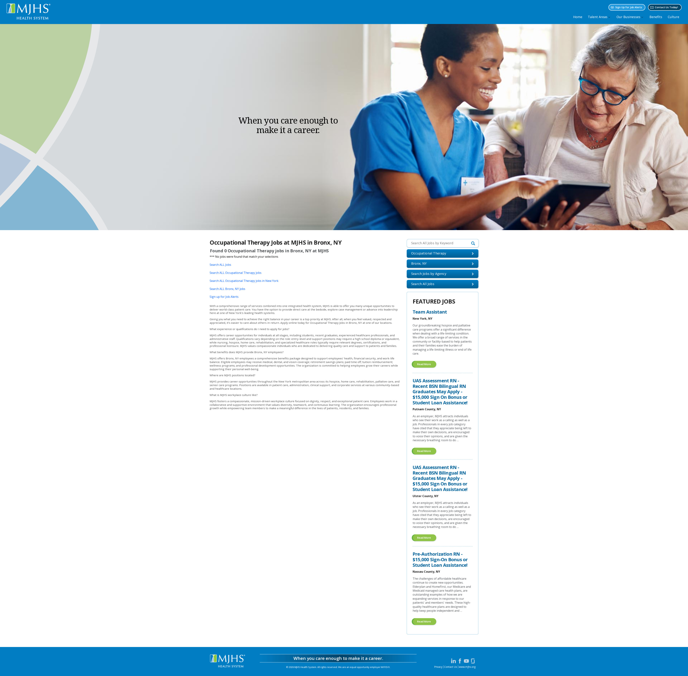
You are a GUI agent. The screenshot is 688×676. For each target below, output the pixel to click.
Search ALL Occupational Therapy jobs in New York (244, 281)
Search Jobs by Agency (428, 273)
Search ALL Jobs (220, 265)
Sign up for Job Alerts (224, 297)
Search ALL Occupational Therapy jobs (235, 273)
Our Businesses (628, 17)
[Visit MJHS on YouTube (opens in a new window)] (466, 661)
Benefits (655, 17)
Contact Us (450, 666)
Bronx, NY (419, 263)
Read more (426, 365)
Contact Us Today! (666, 7)
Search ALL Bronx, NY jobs (227, 289)
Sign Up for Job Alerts (628, 7)
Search (422, 284)
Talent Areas (597, 17)
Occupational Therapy (428, 253)
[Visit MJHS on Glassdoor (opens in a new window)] (473, 661)
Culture (673, 17)
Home (577, 17)
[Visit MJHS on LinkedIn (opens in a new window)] (453, 661)
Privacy (438, 666)
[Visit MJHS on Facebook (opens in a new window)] (460, 661)
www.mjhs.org (467, 666)
